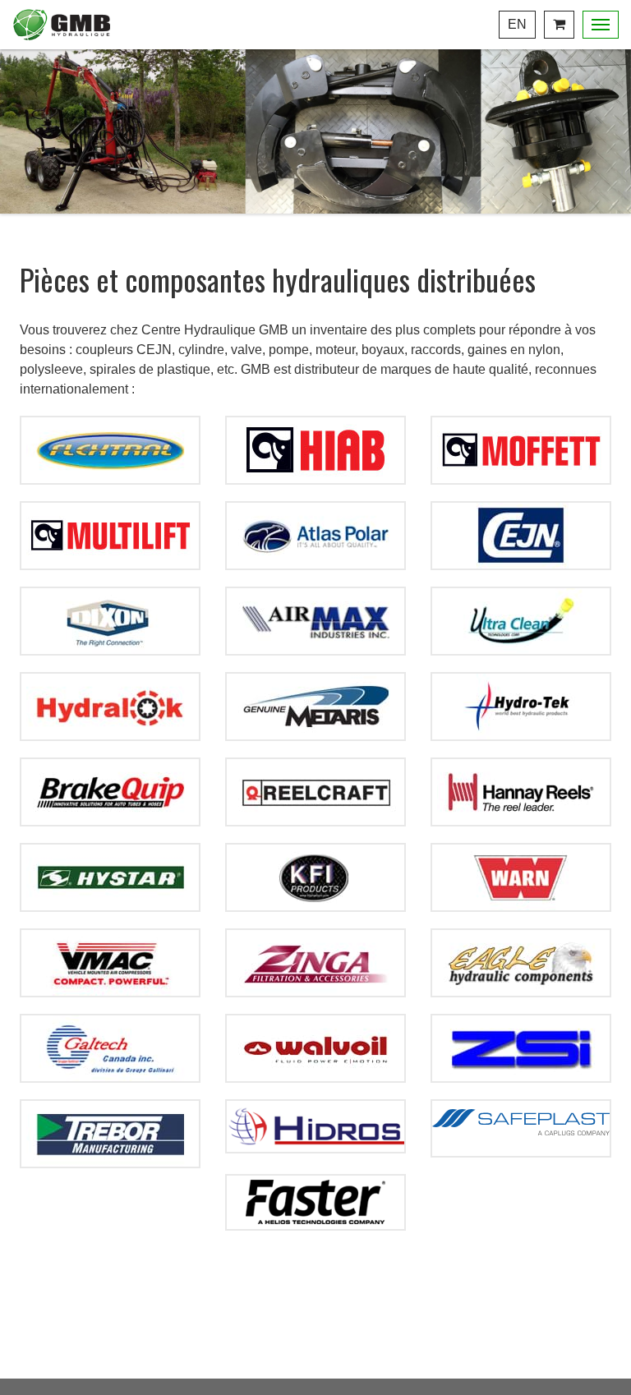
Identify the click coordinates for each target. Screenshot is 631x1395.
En (517, 24)
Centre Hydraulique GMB (61, 24)
